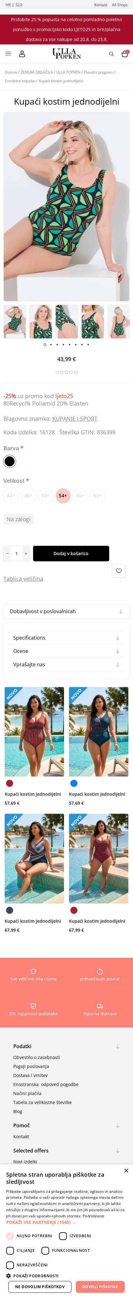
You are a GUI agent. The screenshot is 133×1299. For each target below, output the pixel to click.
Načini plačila (27, 1093)
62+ (97, 495)
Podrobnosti (93, 1216)
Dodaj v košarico (71, 553)
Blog (17, 1111)
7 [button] (82, 344)
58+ (80, 495)
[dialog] (66, 1231)
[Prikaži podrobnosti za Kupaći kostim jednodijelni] (34, 732)
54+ (63, 495)
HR (8, 4)
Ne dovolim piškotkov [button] (40, 1286)
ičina (37, 578)
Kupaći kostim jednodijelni (33, 794)
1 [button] (45, 344)
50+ (45, 495)
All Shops (120, 4)
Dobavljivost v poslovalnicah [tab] (43, 611)
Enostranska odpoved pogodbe (46, 1084)
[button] (66, 1222)
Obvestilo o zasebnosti (36, 1057)
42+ (11, 495)
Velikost (14, 481)
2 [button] (51, 344)
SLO (18, 4)
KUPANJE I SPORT (74, 418)
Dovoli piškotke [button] (100, 1286)
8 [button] (88, 344)
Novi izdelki (25, 1162)
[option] (15, 322)
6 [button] (76, 344)
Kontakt (100, 4)
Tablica (12, 578)
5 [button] (69, 344)
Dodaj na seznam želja (119, 571)
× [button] (126, 1171)
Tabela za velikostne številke (42, 1102)
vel (26, 578)
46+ (28, 495)
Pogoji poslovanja (31, 1066)
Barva (11, 448)
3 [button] (57, 344)
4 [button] (63, 344)
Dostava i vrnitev (30, 1075)
